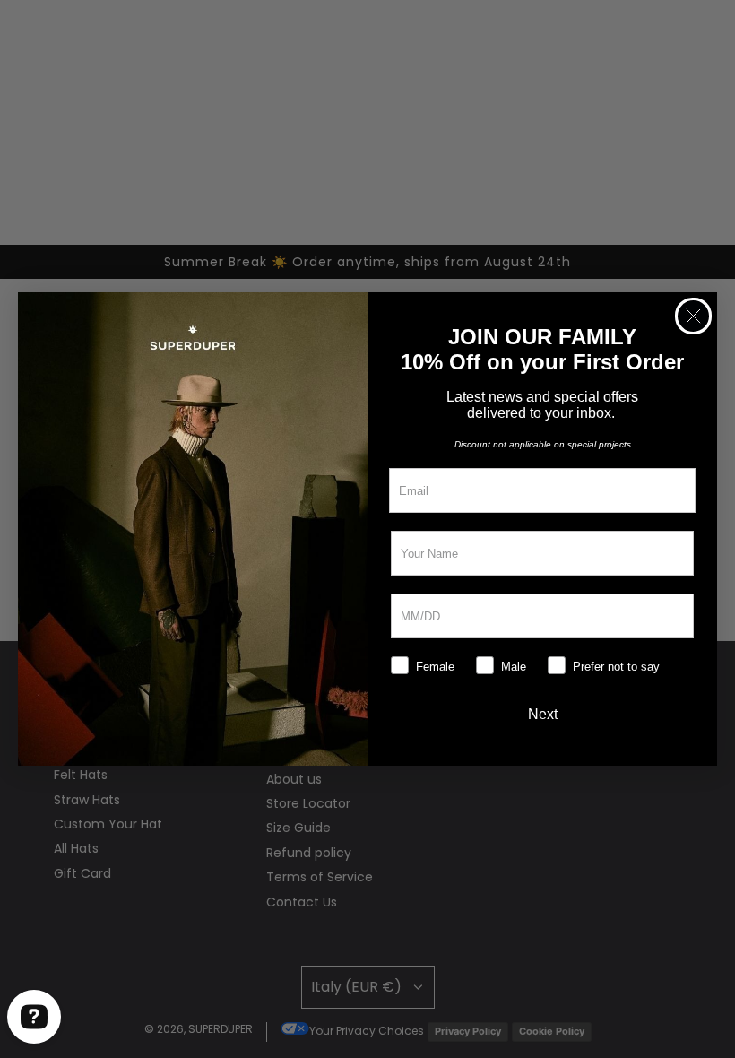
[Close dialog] (693, 316)
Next (543, 714)
